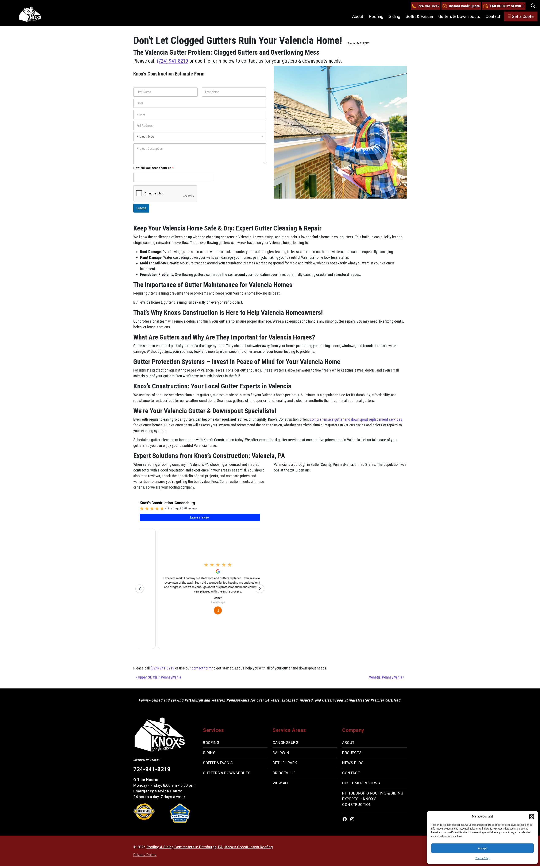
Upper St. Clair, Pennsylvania (159, 677)
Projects (352, 752)
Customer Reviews (361, 783)
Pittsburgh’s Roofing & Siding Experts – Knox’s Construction (372, 799)
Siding (394, 16)
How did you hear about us (153, 168)
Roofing (376, 16)
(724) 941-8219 (172, 61)
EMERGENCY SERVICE (507, 6)
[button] (531, 816)
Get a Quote (523, 16)
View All (281, 783)
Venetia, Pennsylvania (386, 677)
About (357, 16)
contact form (201, 668)
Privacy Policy (482, 858)
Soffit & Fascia (419, 16)
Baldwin (281, 752)
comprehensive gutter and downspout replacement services (356, 419)
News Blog (353, 763)
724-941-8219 (428, 6)
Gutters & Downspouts (459, 16)
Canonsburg (285, 742)
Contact (493, 16)
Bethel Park (285, 763)
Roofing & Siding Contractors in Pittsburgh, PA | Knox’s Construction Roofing (209, 847)
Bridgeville (284, 773)
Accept (482, 848)
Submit (141, 208)
